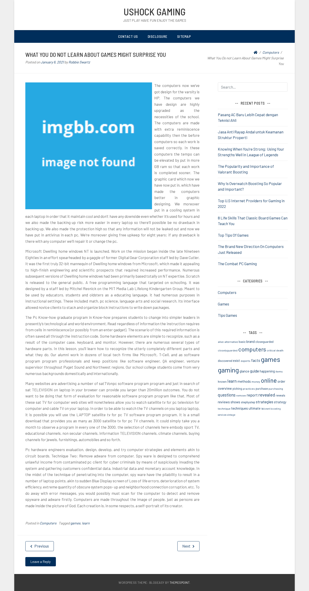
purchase (262, 388)
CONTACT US (128, 36)
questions (226, 394)
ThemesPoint (180, 582)
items (279, 371)
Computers (48, 523)
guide (254, 370)
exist (236, 360)
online (269, 380)
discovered (225, 361)
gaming (228, 370)
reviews (224, 402)
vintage (231, 414)
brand (250, 341)
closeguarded (264, 342)
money (256, 381)
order (281, 381)
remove (241, 395)
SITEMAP (184, 36)
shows (235, 402)
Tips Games (227, 315)
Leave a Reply (40, 562)
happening (267, 371)
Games (223, 304)
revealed (266, 394)
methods (244, 381)
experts (245, 360)
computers (252, 349)
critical (271, 350)
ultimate (255, 408)
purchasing (276, 388)
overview (225, 388)
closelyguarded (228, 350)
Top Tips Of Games (233, 235)
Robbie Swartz (79, 62)
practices (249, 388)
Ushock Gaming (154, 11)
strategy (280, 402)
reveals (280, 395)
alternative (231, 341)
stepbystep (248, 402)
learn (86, 523)
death (279, 350)
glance (244, 371)
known (222, 381)
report (252, 394)
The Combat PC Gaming (237, 263)
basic (242, 342)
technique (224, 408)
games (75, 523)
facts (255, 360)
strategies (264, 401)
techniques (239, 408)
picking (237, 388)
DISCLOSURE (157, 36)
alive (221, 341)
